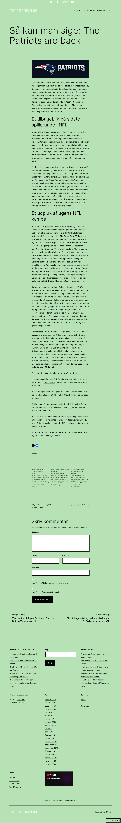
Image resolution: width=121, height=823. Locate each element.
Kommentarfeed (15, 784)
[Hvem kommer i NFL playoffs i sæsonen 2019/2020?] (41, 478)
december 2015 (51, 758)
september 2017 (51, 745)
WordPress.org (15, 787)
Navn (34, 556)
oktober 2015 (50, 764)
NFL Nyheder (89, 10)
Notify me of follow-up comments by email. (50, 583)
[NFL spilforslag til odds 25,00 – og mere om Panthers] (81, 478)
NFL (82, 703)
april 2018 (49, 732)
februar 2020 (50, 699)
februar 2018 (50, 735)
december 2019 (51, 706)
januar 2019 (49, 719)
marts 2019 (49, 716)
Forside (77, 10)
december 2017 (51, 741)
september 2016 (51, 748)
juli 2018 (48, 729)
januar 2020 (50, 703)
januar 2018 (49, 738)
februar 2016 (50, 751)
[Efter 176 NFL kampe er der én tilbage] (61, 477)
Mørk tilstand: (112, 820)
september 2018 (51, 725)
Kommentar (37, 532)
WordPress (106, 812)
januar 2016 (49, 754)
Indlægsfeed (14, 781)
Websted (35, 568)
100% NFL (21, 699)
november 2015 (51, 761)
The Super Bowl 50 (68, 236)
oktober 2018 (50, 722)
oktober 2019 (50, 709)
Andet (83, 699)
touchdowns (49, 382)
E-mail (65, 556)
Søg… (47, 650)
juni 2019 (48, 712)
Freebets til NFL (104, 10)
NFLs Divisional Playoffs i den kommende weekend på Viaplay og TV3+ (23, 683)
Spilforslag (85, 505)
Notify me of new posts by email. (46, 592)
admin (42, 507)
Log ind (12, 777)
